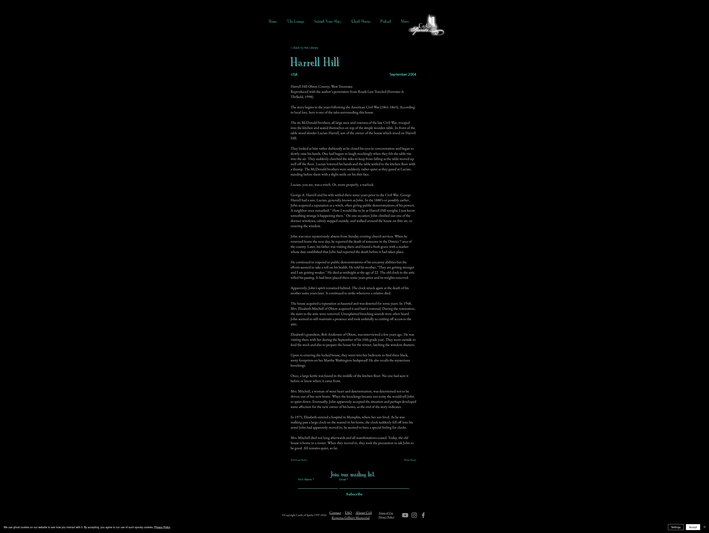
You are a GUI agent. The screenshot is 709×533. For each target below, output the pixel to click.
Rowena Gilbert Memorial (351, 517)
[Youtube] (405, 515)
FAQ (348, 512)
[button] (361, 21)
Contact (335, 512)
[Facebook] (423, 515)
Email (342, 479)
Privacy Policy (386, 517)
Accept (693, 527)
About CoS (364, 512)
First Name (305, 479)
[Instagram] (414, 515)
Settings (676, 527)
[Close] (704, 527)
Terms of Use (386, 513)
